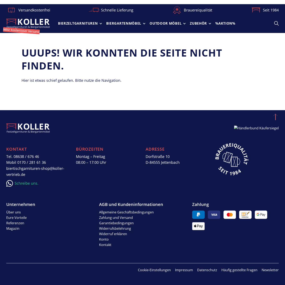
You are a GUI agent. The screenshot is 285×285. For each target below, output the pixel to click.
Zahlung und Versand (116, 217)
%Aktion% (225, 23)
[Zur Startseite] (28, 23)
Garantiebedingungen (116, 223)
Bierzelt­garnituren (78, 23)
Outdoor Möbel (166, 23)
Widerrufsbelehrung (115, 228)
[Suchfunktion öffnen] (276, 23)
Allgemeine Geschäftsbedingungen (126, 212)
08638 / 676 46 (26, 156)
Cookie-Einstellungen (154, 270)
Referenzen (15, 223)
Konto (104, 239)
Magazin (12, 228)
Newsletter (270, 270)
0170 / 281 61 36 (31, 162)
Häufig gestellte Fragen (239, 270)
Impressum (184, 270)
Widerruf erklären (113, 234)
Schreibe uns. (26, 183)
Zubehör (198, 23)
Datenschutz (207, 270)
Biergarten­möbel (123, 23)
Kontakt (105, 244)
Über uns (13, 212)
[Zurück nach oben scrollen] (275, 116)
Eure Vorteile (16, 217)
